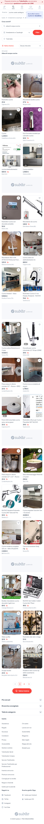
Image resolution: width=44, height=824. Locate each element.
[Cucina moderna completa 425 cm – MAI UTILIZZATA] (11, 537)
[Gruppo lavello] (11, 661)
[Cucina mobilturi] (32, 159)
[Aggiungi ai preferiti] (18, 76)
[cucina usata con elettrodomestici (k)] (32, 248)
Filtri (37, 32)
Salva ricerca (9, 46)
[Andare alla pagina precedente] (15, 684)
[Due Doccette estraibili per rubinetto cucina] (32, 124)
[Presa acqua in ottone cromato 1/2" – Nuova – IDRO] (11, 375)
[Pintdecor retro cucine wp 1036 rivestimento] (32, 661)
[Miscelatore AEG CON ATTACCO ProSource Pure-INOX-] (11, 248)
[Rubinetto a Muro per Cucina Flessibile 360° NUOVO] (32, 411)
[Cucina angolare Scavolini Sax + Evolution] (32, 501)
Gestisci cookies (7, 748)
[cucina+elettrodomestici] (11, 159)
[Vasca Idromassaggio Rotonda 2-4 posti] (32, 465)
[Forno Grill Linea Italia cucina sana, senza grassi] (11, 411)
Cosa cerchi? (6, 22)
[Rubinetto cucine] (11, 89)
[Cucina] (11, 124)
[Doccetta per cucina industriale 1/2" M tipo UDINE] (32, 339)
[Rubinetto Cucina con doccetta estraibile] (11, 212)
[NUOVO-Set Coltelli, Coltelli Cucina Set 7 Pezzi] (32, 592)
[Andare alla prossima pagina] (29, 684)
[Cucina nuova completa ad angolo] (32, 375)
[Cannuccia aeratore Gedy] (32, 537)
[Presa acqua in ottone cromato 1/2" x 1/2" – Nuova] (11, 465)
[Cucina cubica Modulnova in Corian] (11, 339)
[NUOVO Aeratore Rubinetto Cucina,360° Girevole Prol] (11, 501)
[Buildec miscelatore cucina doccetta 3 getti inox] (11, 592)
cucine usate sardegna (16, 12)
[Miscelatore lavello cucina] (32, 89)
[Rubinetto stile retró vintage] (32, 627)
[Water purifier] (11, 627)
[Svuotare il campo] (39, 26)
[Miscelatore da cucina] (32, 212)
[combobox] (22, 26)
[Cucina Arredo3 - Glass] (11, 284)
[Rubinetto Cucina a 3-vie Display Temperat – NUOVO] (32, 284)
